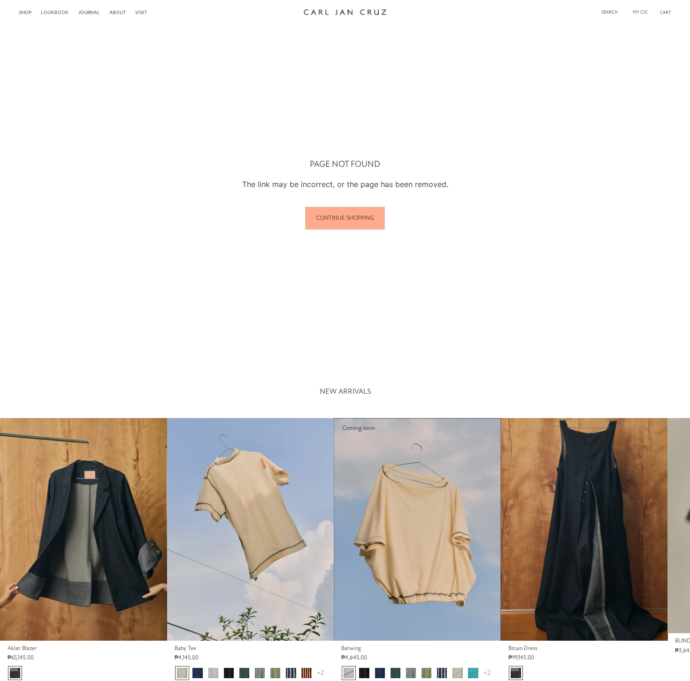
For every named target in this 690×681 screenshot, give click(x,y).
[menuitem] (25, 12)
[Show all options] (319, 673)
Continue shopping (345, 218)
